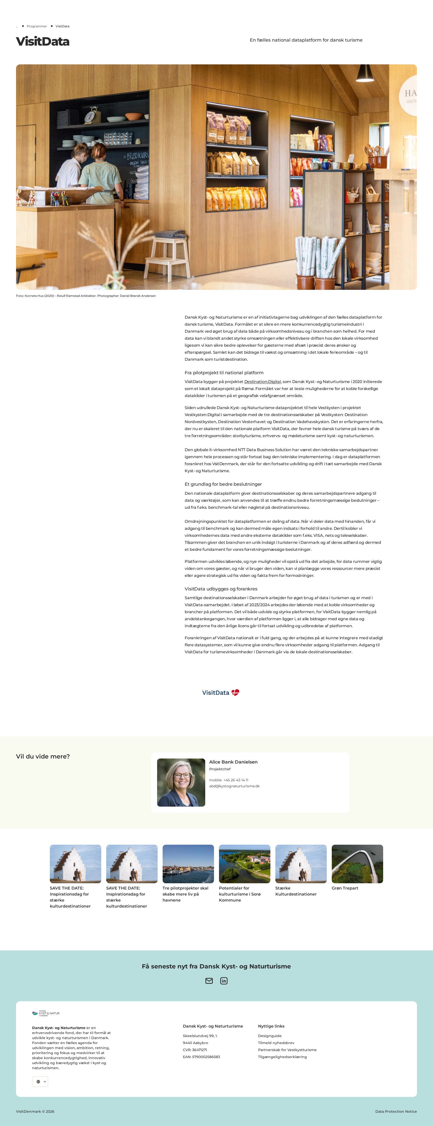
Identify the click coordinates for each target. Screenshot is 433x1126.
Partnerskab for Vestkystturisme (287, 1050)
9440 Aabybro (195, 1043)
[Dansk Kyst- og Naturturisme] (45, 1013)
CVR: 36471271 (195, 1050)
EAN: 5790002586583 (201, 1057)
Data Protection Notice (396, 1111)
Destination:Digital (262, 381)
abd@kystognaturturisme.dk (234, 786)
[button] (234, 774)
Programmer (37, 26)
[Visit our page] (224, 980)
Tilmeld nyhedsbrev (276, 1043)
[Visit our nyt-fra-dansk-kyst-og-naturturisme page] (209, 980)
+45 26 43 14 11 (236, 780)
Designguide (270, 1036)
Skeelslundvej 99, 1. (200, 1036)
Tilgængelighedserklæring (282, 1057)
